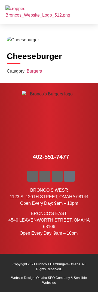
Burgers (34, 71)
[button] (87, 12)
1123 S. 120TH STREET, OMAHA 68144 (49, 196)
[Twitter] (44, 176)
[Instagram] (57, 176)
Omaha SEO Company (53, 278)
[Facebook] (32, 176)
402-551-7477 (51, 156)
